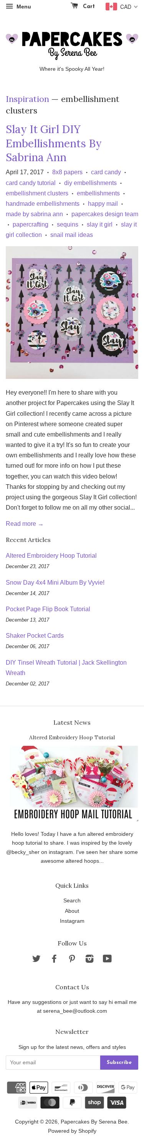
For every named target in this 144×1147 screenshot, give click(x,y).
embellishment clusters (37, 193)
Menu (23, 6)
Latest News (72, 722)
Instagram (72, 921)
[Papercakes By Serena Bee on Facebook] (54, 960)
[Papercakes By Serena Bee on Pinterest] (72, 960)
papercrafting (30, 224)
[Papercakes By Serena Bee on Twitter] (36, 960)
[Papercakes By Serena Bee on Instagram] (89, 960)
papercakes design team (104, 214)
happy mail (103, 203)
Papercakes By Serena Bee (94, 1122)
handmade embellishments (42, 203)
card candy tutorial (31, 183)
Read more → (25, 523)
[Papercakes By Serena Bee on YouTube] (107, 960)
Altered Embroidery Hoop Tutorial (51, 555)
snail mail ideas (71, 235)
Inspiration (27, 98)
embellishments (98, 193)
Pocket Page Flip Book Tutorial (48, 609)
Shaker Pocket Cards (35, 635)
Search (72, 901)
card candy (106, 172)
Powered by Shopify (72, 1131)
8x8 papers (67, 172)
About (72, 911)
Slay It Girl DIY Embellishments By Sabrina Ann (54, 143)
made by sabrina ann (34, 214)
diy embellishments (90, 183)
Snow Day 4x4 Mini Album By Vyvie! (55, 582)
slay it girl (100, 224)
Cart (88, 7)
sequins (67, 224)
